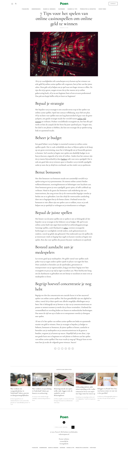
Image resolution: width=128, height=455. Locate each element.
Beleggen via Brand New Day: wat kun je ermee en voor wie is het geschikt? (107, 391)
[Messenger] (59, 348)
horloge (64, 159)
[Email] (72, 348)
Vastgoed (61, 9)
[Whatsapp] (69, 348)
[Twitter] (62, 348)
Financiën (25, 9)
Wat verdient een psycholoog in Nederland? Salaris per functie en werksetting (41, 391)
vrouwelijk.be (64, 441)
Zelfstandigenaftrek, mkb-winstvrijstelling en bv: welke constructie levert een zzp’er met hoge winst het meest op (85, 390)
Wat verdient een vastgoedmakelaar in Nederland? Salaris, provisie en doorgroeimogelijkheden (19, 392)
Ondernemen (36, 9)
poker (65, 228)
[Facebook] (55, 348)
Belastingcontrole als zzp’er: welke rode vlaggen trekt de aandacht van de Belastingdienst (63, 392)
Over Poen (102, 9)
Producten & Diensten (88, 9)
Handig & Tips (72, 9)
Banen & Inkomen (49, 9)
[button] (72, 427)
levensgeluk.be (64, 444)
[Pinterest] (66, 348)
